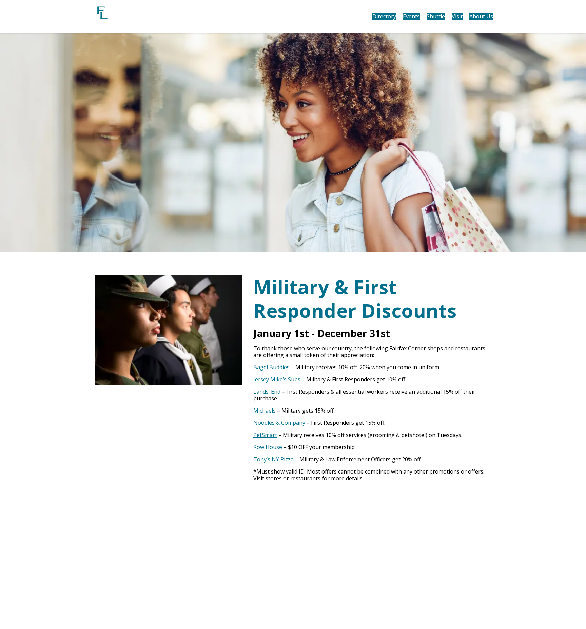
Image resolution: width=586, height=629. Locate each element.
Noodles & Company (279, 422)
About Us (481, 16)
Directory (384, 16)
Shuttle (436, 16)
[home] (140, 16)
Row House (267, 447)
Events (411, 16)
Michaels (264, 410)
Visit (457, 16)
